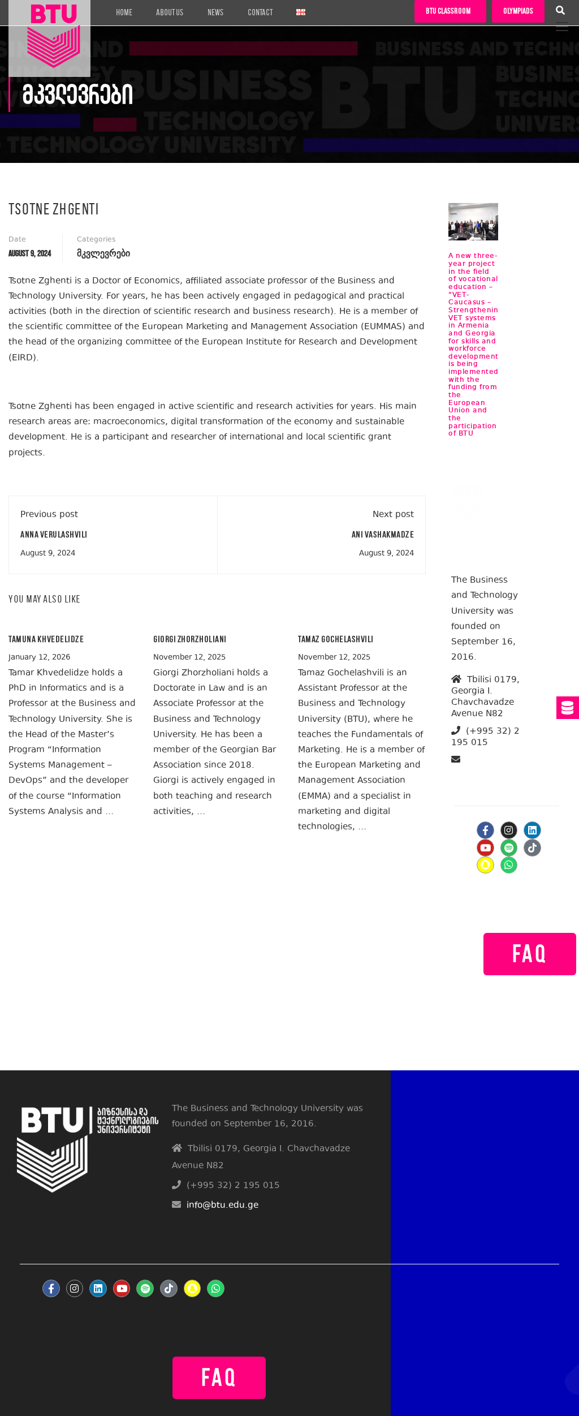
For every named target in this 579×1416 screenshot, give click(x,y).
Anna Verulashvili (54, 534)
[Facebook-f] (485, 830)
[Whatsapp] (509, 865)
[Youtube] (485, 848)
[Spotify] (509, 848)
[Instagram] (509, 830)
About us (170, 12)
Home (124, 12)
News (216, 12)
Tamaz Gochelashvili (336, 639)
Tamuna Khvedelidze (46, 639)
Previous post (49, 515)
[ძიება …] (560, 12)
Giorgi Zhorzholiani (190, 639)
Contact (260, 12)
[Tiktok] (532, 848)
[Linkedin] (532, 830)
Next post (393, 515)
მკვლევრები (103, 253)
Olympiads (518, 11)
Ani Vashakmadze (383, 534)
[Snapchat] (485, 865)
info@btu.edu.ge (488, 773)
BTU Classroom (448, 11)
